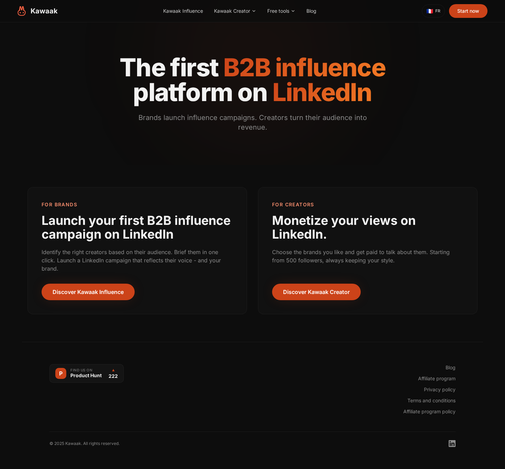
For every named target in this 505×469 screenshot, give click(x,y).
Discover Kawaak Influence (88, 291)
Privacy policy (440, 389)
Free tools (278, 11)
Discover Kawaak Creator (316, 291)
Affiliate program (437, 378)
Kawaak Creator (232, 11)
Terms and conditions (431, 400)
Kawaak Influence (183, 11)
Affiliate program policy (429, 411)
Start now (468, 11)
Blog (311, 11)
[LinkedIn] (452, 443)
